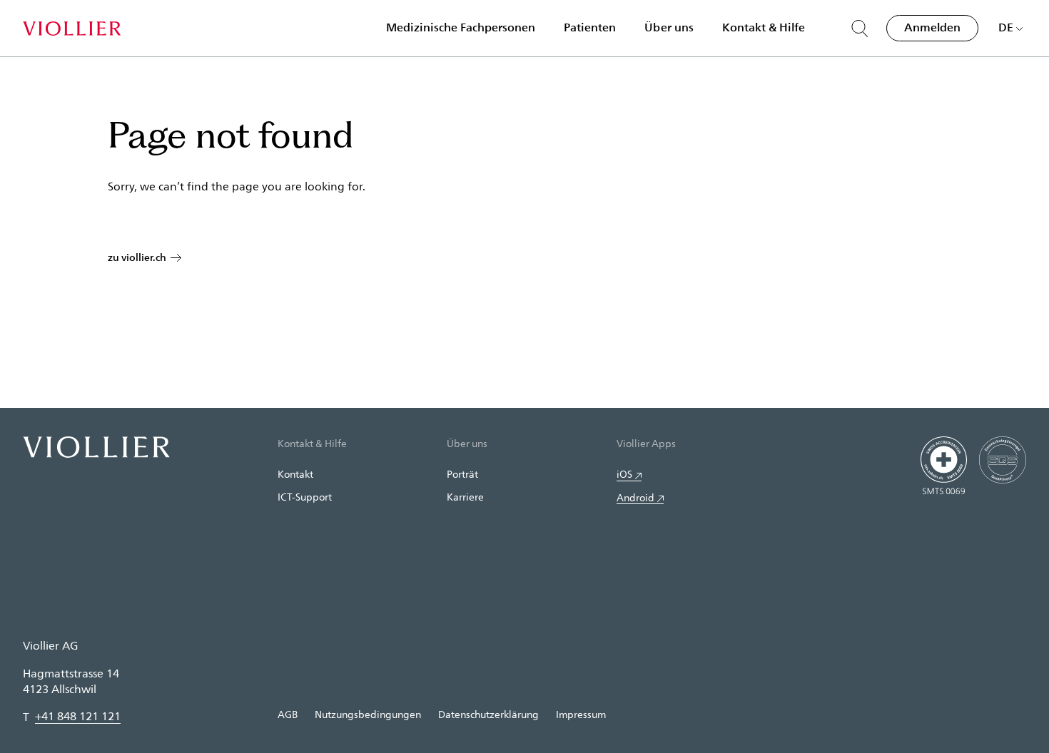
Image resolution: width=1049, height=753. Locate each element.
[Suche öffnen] (859, 28)
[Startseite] (72, 28)
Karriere (465, 496)
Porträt (462, 474)
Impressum (581, 714)
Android (635, 497)
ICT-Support (305, 496)
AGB (288, 714)
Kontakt (295, 474)
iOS (624, 474)
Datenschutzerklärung (488, 714)
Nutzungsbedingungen (368, 714)
